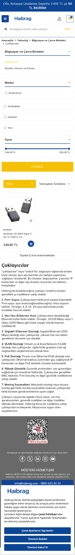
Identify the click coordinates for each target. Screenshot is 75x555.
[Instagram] (45, 459)
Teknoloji (22, 40)
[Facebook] (22, 459)
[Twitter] (30, 459)
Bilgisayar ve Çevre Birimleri (49, 40)
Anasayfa (7, 40)
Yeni (10, 127)
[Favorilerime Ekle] (31, 220)
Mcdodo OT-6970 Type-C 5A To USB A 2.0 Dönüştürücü (17, 235)
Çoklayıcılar (11, 61)
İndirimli (12, 117)
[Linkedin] (38, 459)
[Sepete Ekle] (31, 244)
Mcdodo (15, 92)
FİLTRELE (37, 166)
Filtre (10, 184)
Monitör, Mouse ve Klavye (20, 68)
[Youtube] (53, 459)
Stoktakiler (14, 106)
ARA (67, 28)
